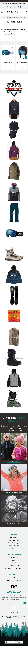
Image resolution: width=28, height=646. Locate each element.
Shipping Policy (14, 563)
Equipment (14, 296)
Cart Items (14, 316)
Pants (14, 213)
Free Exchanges (14, 543)
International (14, 565)
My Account (14, 537)
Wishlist (14, 548)
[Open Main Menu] (23, 12)
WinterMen (22, 3)
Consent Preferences (14, 612)
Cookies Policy (14, 615)
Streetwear (14, 275)
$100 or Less (14, 378)
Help (14, 560)
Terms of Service (22, 616)
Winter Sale (14, 172)
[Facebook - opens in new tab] (12, 587)
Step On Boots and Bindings (14, 358)
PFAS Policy (10, 617)
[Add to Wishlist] (13, 47)
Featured (14, 337)
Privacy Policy (6, 615)
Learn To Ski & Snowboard (14, 89)
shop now (7, 68)
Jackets (14, 192)
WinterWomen (14, 3)
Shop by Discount (14, 130)
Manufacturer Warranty (14, 568)
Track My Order (14, 540)
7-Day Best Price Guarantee (14, 0)
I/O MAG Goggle (8, 62)
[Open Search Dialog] (7, 7)
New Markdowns (14, 110)
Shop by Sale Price (14, 151)
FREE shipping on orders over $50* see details (14, 17)
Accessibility (18, 617)
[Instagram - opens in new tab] (15, 587)
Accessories (14, 234)
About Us (14, 577)
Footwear (14, 254)
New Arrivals (14, 399)
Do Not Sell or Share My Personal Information (13, 615)
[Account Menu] (14, 7)
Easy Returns (14, 545)
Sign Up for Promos (14, 580)
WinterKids (6, 3)
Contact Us (14, 557)
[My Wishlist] (11, 7)
